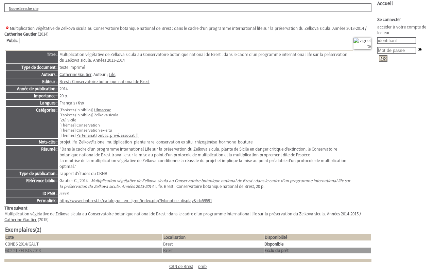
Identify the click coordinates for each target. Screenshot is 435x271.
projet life (68, 142)
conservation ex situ (174, 142)
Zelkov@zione (91, 142)
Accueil (385, 3)
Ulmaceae (102, 109)
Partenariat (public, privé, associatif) (107, 135)
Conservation (88, 125)
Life (112, 74)
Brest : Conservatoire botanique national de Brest (104, 81)
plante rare (144, 142)
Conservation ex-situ (94, 130)
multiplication (119, 142)
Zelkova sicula (106, 114)
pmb (202, 266)
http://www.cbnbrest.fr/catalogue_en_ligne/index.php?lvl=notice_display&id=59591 (135, 201)
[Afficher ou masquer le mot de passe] (420, 49)
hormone (227, 142)
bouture (245, 142)
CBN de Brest (181, 266)
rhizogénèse (206, 142)
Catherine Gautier (20, 34)
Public (12, 40)
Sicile (71, 119)
